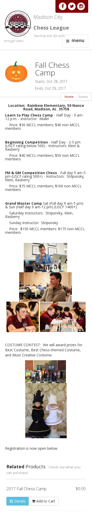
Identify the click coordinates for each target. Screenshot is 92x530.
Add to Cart (45, 501)
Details (19, 501)
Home (69, 97)
